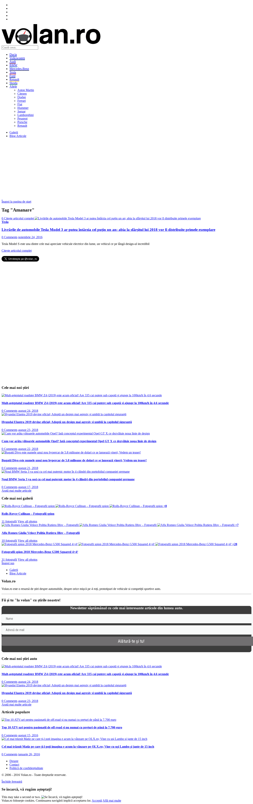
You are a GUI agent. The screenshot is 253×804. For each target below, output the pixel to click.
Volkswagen (17, 58)
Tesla (12, 72)
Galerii (13, 132)
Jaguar (21, 111)
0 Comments (9, 237)
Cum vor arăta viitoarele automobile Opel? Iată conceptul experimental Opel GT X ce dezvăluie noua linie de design (79, 441)
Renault (14, 79)
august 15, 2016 (28, 735)
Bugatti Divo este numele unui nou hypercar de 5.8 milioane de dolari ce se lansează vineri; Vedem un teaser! (74, 460)
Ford (12, 75)
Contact (14, 764)
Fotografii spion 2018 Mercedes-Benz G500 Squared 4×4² (40, 552)
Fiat (19, 104)
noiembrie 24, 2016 (30, 237)
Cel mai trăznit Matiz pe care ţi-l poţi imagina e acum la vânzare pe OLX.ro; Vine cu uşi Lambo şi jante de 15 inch (78, 746)
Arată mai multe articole (16, 490)
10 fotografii (9, 540)
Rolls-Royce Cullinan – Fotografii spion (28, 513)
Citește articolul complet (17, 250)
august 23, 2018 (28, 430)
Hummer (22, 108)
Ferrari (21, 100)
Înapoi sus (8, 563)
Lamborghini (25, 115)
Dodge (21, 97)
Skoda (13, 83)
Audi (12, 61)
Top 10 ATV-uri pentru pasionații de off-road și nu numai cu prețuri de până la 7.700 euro (62, 727)
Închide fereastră (12, 781)
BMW (13, 65)
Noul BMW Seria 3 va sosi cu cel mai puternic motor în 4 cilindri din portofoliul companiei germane (68, 479)
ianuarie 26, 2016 (29, 754)
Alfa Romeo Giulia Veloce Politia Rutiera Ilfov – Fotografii (41, 533)
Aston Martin (25, 90)
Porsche (22, 122)
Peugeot (22, 118)
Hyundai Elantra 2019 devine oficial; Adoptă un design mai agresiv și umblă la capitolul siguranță (67, 422)
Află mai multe (112, 800)
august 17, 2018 (28, 487)
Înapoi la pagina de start (16, 201)
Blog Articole (17, 136)
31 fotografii (9, 559)
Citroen (22, 93)
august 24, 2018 (28, 410)
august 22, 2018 (28, 449)
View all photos (27, 521)
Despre (13, 761)
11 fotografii (9, 521)
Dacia (13, 54)
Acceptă (97, 800)
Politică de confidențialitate (26, 768)
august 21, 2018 (28, 468)
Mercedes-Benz (19, 68)
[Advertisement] (120, 168)
